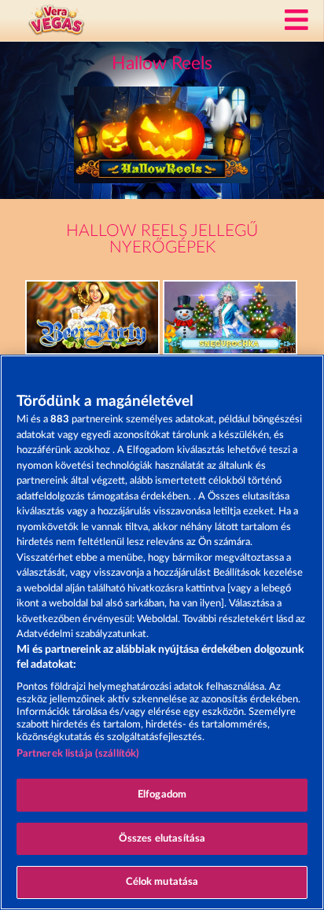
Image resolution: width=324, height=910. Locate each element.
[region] (162, 632)
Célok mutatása (162, 882)
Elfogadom (162, 795)
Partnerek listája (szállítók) (78, 754)
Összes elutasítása (162, 839)
